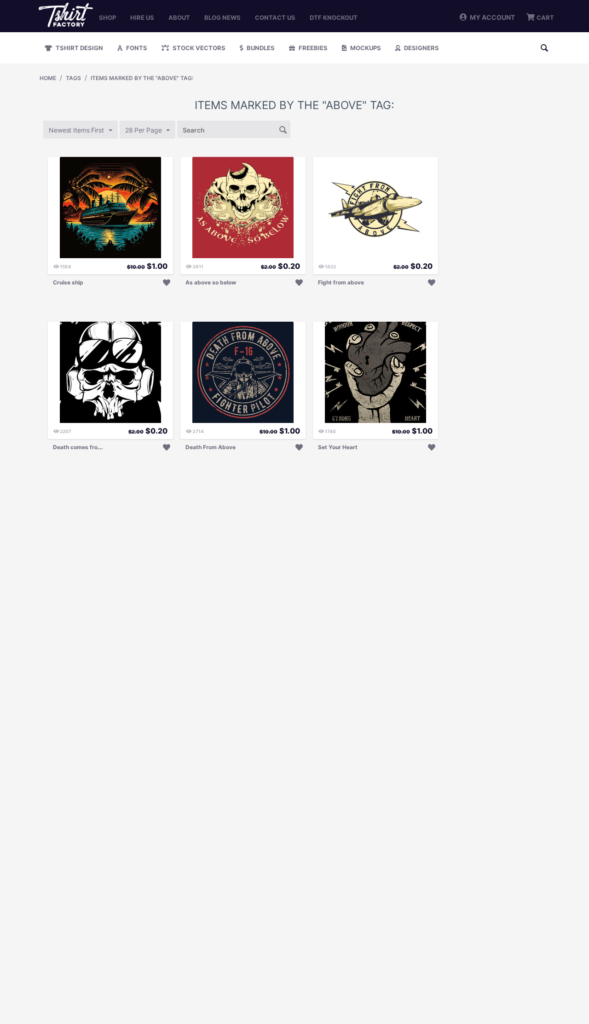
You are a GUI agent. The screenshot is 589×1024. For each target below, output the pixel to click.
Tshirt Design (78, 48)
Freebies (312, 48)
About (179, 17)
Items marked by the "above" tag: (142, 78)
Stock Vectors (198, 48)
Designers (421, 48)
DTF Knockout (334, 17)
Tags (73, 78)
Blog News (222, 17)
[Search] (283, 129)
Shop (107, 17)
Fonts (136, 48)
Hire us (142, 17)
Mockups (365, 48)
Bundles (260, 48)
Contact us (275, 17)
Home (48, 78)
